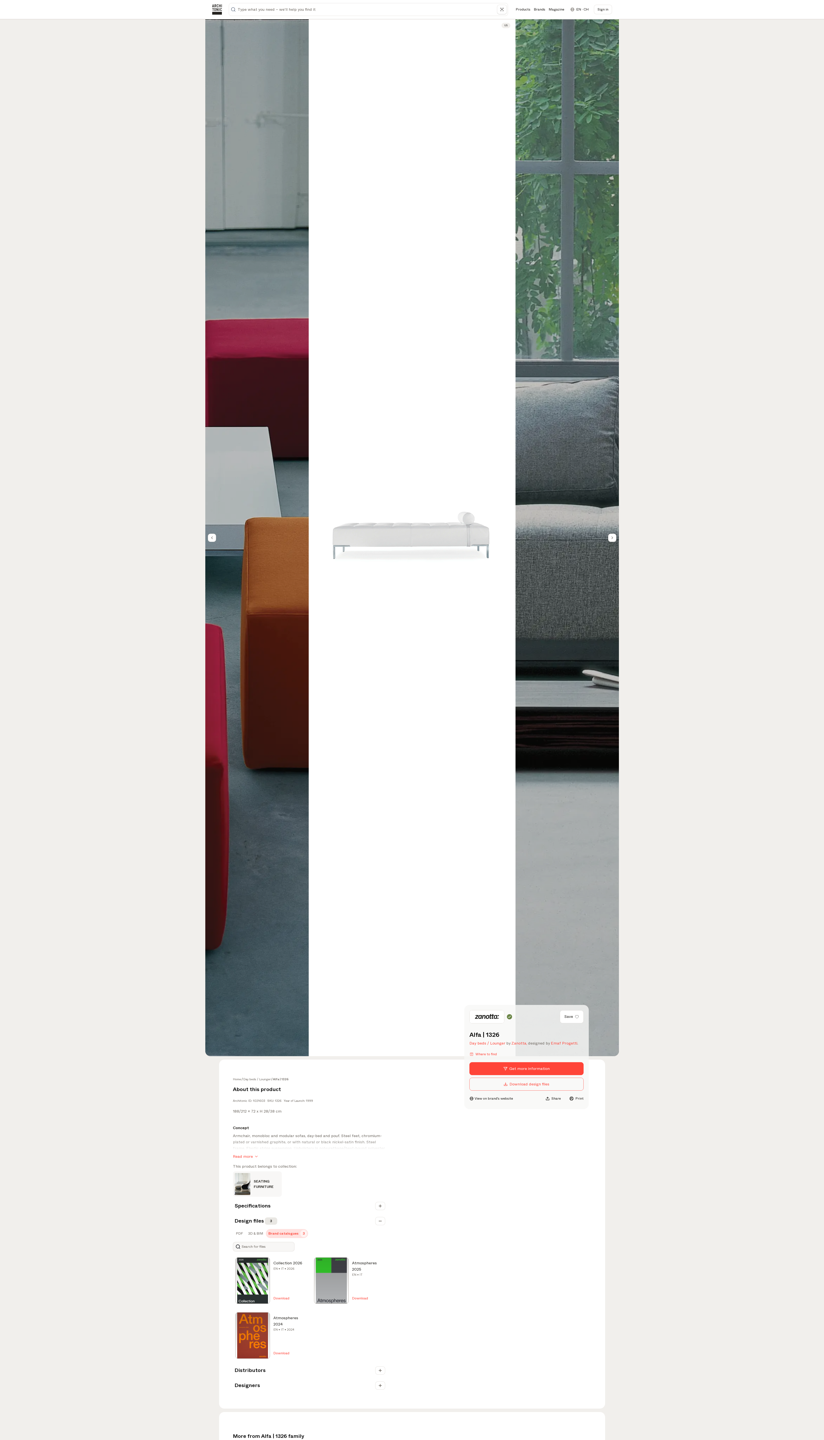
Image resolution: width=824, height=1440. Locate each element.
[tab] (239, 1233)
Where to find (486, 1054)
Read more (243, 1156)
